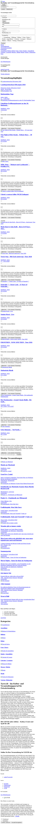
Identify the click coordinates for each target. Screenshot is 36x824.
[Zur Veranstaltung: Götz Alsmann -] (5, 426)
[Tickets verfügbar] (1, 235)
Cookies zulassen (5, 822)
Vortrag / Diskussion (17, 40)
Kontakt (6, 783)
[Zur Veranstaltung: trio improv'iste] (5, 569)
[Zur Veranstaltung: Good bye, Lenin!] (6, 471)
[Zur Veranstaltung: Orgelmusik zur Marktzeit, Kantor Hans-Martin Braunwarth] (17, 483)
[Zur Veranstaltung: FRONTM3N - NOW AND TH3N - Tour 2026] (14, 339)
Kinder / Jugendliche (28, 51)
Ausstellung (7, 37)
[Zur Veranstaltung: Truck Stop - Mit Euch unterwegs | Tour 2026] (13, 253)
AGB (5, 788)
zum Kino (3, 617)
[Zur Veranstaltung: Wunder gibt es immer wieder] (9, 523)
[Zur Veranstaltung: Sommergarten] (5, 548)
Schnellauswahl (6, 19)
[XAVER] (3, 1)
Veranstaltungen (5, 46)
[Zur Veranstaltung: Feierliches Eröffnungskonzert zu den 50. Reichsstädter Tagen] (18, 100)
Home (2, 45)
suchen (3, 9)
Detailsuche (9, 9)
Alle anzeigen (4, 604)
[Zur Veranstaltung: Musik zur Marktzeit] (7, 461)
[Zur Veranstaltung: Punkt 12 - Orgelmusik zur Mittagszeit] (11, 494)
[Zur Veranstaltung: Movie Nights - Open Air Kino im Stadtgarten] (13, 557)
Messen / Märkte (16, 52)
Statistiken (5, 821)
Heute (4, 21)
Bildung (14, 37)
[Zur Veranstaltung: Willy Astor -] (5, 161)
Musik (9, 40)
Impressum (7, 786)
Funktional (5, 819)
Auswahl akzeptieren (17, 822)
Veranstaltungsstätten (6, 48)
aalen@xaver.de (8, 777)
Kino (2, 54)
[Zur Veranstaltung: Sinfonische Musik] (6, 367)
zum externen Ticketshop (14, 128)
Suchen (3, 43)
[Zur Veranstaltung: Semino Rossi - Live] (7, 311)
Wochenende (6, 23)
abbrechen (3, 128)
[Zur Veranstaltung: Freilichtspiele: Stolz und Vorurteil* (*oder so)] (13, 513)
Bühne (19, 37)
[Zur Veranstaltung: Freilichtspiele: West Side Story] (10, 504)
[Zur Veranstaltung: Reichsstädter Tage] (6, 91)
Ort (3, 31)
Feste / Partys (26, 37)
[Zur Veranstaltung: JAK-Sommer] (5, 580)
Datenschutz (7, 785)
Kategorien (4, 49)
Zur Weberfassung (5, 61)
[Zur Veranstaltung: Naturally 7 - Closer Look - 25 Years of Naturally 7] (15, 281)
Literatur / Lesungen (20, 39)
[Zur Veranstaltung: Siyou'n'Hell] (5, 593)
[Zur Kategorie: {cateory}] (5, 624)
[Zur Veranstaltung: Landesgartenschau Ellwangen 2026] (11, 81)
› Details (17, 816)
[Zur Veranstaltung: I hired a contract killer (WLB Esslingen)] (12, 191)
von (3, 24)
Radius (4, 32)
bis (3, 26)
